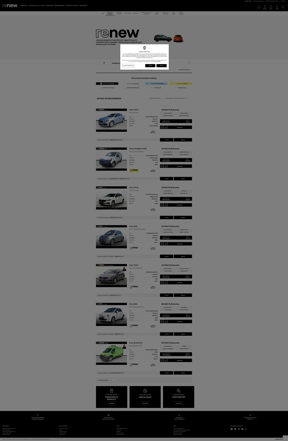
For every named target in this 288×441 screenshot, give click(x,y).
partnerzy (131, 53)
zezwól (161, 65)
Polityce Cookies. (157, 61)
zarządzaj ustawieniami (128, 65)
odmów (150, 65)
